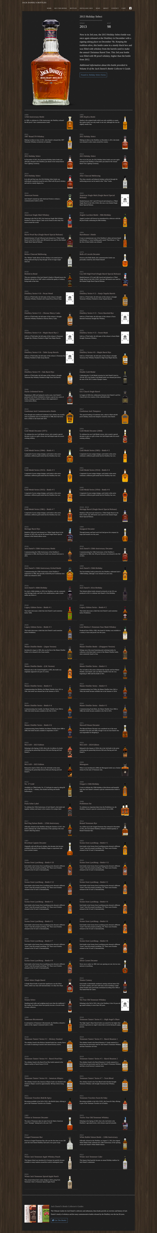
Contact (115, 8)
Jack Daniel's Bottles (34, 3)
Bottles (73, 8)
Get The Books (60, 1220)
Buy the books (60, 8)
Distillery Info (86, 8)
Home (49, 8)
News (98, 8)
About (105, 8)
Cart (124, 8)
